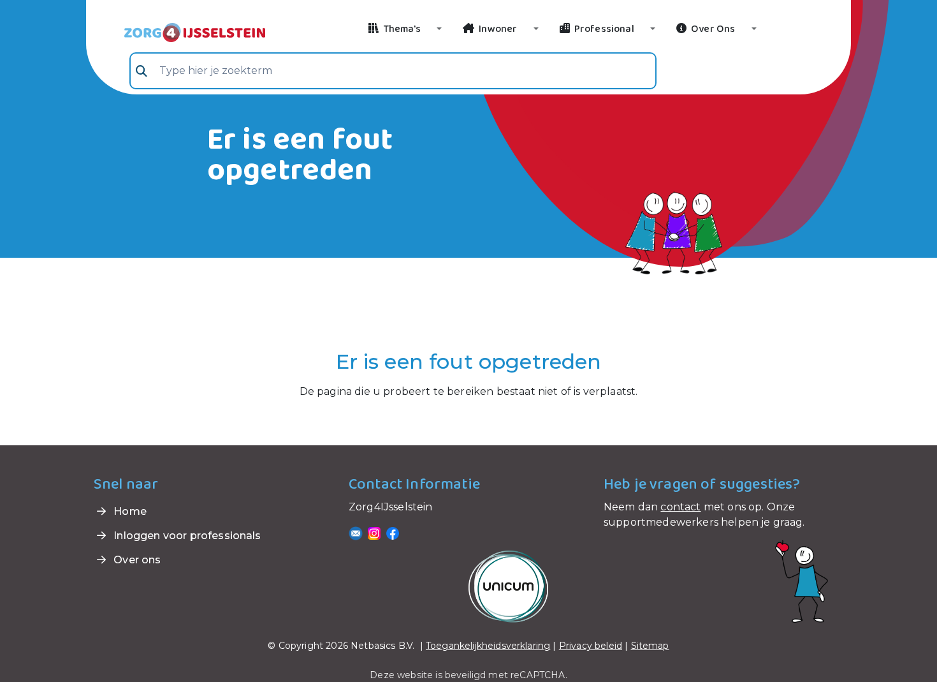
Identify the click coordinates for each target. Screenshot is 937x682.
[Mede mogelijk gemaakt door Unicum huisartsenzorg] (508, 586)
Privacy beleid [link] (590, 645)
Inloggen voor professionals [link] (186, 536)
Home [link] (129, 511)
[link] (179, 31)
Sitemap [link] (650, 645)
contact (680, 507)
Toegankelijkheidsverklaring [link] (488, 645)
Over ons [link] (136, 560)
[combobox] (393, 70)
